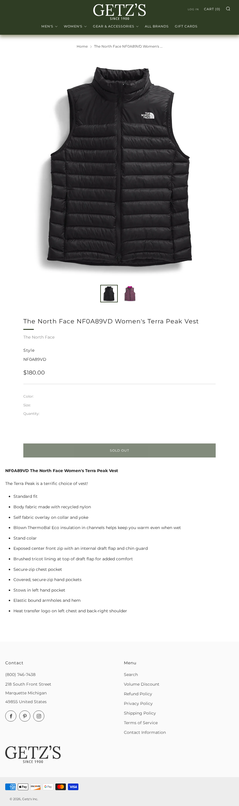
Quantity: (31, 413)
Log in (193, 9)
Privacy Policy (138, 703)
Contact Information (145, 732)
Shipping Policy (140, 713)
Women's (73, 26)
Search (131, 674)
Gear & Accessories (113, 26)
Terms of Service (141, 722)
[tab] (109, 293)
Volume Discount (141, 684)
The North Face (39, 337)
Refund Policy (138, 693)
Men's (47, 26)
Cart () (212, 9)
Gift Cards (186, 26)
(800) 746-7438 (20, 674)
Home (82, 46)
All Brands (157, 26)
